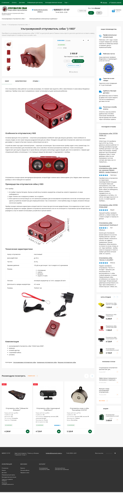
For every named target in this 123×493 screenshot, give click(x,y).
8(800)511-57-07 (61, 9)
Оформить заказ (24, 472)
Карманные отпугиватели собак (47, 362)
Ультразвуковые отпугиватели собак (18, 24)
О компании (5, 2)
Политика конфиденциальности (8, 483)
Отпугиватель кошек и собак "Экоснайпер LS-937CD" (79, 409)
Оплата (14, 2)
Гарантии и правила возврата (7, 480)
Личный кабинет (24, 470)
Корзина (22, 468)
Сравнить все (31, 376)
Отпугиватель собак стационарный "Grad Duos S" (48, 409)
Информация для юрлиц (35, 2)
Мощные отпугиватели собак (67, 362)
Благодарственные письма (53, 2)
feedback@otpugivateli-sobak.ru (54, 453)
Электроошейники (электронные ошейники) (62, 468)
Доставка (22, 2)
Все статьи (102, 400)
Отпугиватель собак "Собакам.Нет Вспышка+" (17, 409)
